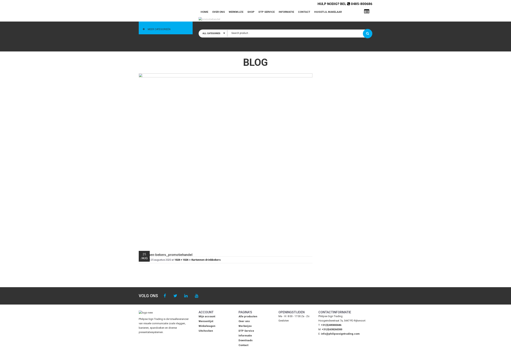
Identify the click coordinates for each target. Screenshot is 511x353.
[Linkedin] (186, 296)
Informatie (286, 11)
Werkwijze (236, 11)
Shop (251, 11)
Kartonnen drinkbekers (206, 259)
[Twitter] (175, 296)
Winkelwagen (207, 325)
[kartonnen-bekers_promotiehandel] (225, 160)
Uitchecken (206, 330)
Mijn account (207, 316)
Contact (304, 11)
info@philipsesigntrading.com (340, 333)
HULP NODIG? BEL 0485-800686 (345, 4)
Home (204, 11)
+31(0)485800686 (331, 324)
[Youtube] (196, 296)
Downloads (246, 340)
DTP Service (266, 11)
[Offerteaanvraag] (366, 12)
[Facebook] (164, 296)
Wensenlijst (206, 321)
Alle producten (248, 316)
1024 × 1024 (181, 259)
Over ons (218, 11)
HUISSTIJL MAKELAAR (328, 11)
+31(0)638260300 (332, 329)
